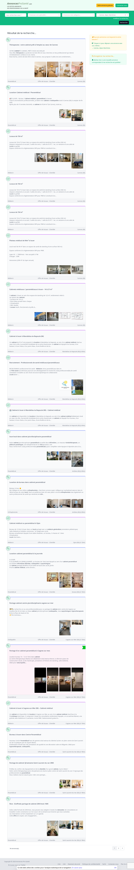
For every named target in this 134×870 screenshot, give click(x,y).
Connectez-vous (122, 5)
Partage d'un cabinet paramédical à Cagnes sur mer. (29, 651)
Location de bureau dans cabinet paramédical (27, 482)
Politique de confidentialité (91, 864)
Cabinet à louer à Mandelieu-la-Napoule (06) (26, 336)
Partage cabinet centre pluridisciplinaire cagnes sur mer (31, 603)
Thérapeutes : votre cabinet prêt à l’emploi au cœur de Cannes (33, 45)
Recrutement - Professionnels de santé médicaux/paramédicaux (34, 363)
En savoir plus (77, 868)
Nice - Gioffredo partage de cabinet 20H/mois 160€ (28, 804)
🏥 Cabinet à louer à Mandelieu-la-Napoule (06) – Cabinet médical (34, 410)
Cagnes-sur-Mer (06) (75, 640)
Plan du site (125, 864)
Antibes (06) (78, 471)
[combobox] (44, 15)
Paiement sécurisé (74, 864)
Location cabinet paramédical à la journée (25, 553)
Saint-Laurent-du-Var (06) (74, 752)
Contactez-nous (113, 864)
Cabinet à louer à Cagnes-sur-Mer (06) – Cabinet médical (31, 708)
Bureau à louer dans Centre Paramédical (25, 734)
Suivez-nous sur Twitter (18, 865)
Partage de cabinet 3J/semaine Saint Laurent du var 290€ (31, 763)
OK (115, 868)
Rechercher (124, 22)
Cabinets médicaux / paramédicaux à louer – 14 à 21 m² (30, 289)
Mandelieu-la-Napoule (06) (73, 351)
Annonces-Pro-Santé (23, 861)
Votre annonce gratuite (105, 5)
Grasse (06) (78, 592)
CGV (64, 864)
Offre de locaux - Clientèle (46, 81)
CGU (59, 864)
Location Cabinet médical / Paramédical (25, 92)
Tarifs (104, 864)
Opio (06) (79, 542)
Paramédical (12, 81)
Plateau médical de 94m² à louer (22, 240)
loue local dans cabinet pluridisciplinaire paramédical (30, 436)
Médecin (11, 173)
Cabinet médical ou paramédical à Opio (24, 523)
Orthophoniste (12, 512)
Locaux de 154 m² (16, 136)
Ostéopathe (11, 640)
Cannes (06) (81, 81)
